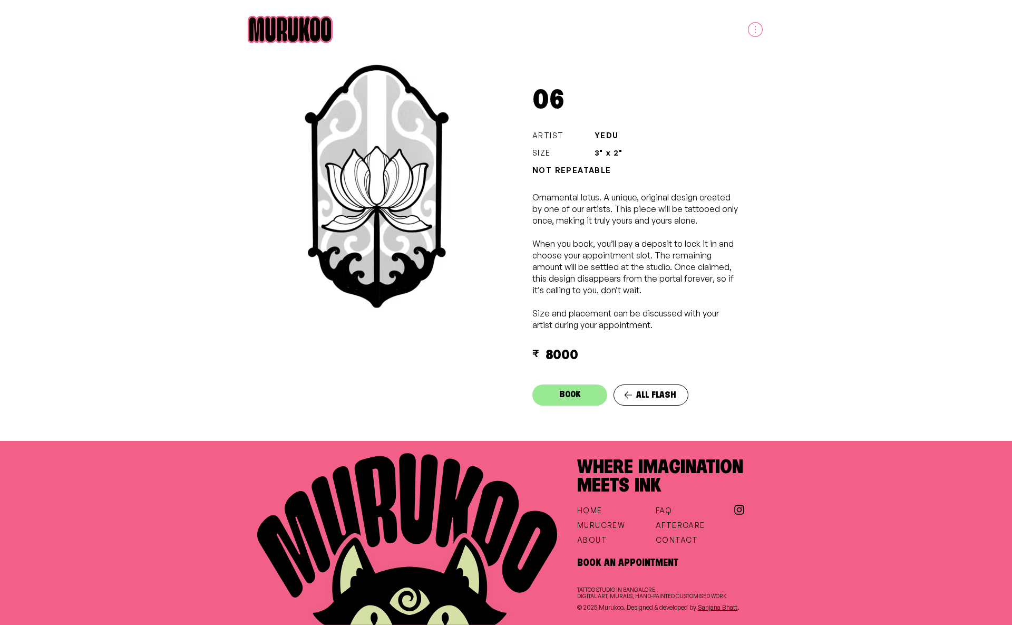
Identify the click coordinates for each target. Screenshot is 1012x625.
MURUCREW (601, 525)
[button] (754, 29)
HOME (589, 510)
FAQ (664, 510)
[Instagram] (739, 509)
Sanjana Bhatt (717, 607)
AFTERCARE (680, 525)
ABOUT (592, 539)
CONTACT (677, 539)
